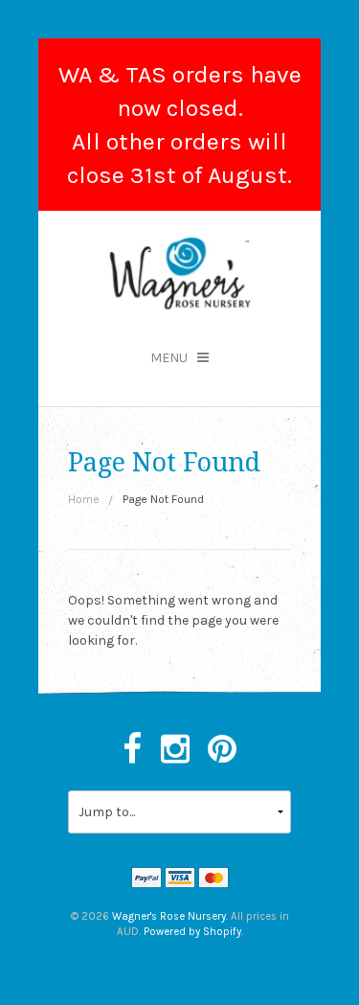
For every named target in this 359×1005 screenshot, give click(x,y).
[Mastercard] (213, 880)
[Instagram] (175, 750)
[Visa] (180, 880)
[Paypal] (146, 880)
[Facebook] (132, 750)
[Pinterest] (222, 750)
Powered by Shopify (192, 931)
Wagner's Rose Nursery (169, 916)
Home (84, 499)
